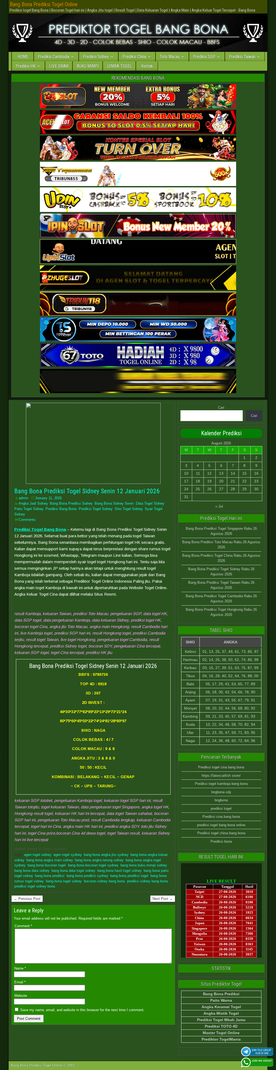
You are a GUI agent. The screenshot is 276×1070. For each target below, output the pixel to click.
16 (256, 473)
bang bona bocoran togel (46, 865)
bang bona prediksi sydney (87, 876)
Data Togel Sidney (150, 503)
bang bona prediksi (49, 876)
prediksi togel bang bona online (221, 825)
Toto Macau (170, 56)
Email (20, 982)
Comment (23, 926)
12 (209, 473)
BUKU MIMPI (88, 66)
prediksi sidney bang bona (147, 881)
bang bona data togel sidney (73, 871)
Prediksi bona (221, 841)
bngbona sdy (221, 792)
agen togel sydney (67, 855)
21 (233, 481)
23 (256, 481)
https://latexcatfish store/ (221, 776)
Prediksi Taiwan (242, 56)
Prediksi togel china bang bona (221, 833)
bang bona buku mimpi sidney (143, 865)
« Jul (219, 506)
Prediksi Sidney (96, 56)
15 (244, 473)
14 (233, 473)
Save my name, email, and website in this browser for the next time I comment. (82, 1010)
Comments (27, 520)
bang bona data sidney (31, 871)
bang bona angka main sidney (49, 860)
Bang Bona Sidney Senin (114, 503)
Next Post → (163, 899)
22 (244, 481)
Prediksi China (134, 56)
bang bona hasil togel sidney (119, 871)
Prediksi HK (26, 66)
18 (198, 481)
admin (23, 498)
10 (186, 473)
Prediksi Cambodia (53, 56)
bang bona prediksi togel (129, 876)
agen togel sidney (37, 855)
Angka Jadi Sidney (33, 503)
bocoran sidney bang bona (104, 881)
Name (20, 968)
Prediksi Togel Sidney (95, 509)
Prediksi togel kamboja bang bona (221, 784)
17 (186, 481)
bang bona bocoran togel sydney (93, 865)
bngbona (221, 800)
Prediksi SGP (204, 56)
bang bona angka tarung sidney (99, 860)
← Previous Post (27, 899)
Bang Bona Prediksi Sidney (71, 503)
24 (186, 489)
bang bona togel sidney (64, 881)
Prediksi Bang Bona (61, 509)
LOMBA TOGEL (119, 66)
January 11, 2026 (48, 498)
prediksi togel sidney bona (34, 886)
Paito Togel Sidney (28, 509)
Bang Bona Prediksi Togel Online (44, 4)
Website (20, 996)
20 (221, 481)
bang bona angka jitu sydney (106, 855)
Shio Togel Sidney (129, 509)
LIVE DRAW (58, 66)
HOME (23, 56)
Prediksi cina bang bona (221, 817)
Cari (221, 408)
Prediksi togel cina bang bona (221, 767)
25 (198, 489)
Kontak (147, 66)
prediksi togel (221, 808)
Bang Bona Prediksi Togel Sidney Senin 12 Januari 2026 (87, 491)
